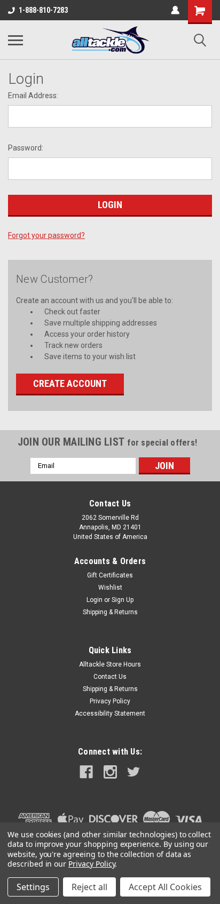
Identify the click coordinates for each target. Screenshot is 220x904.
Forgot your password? (46, 235)
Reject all (89, 887)
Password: (25, 148)
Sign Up (122, 600)
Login (95, 600)
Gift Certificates (110, 575)
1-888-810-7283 (43, 10)
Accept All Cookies (165, 887)
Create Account (70, 383)
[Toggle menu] (15, 40)
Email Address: (33, 95)
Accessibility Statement (110, 713)
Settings (33, 887)
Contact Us (110, 676)
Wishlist (110, 587)
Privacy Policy (110, 701)
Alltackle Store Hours (110, 664)
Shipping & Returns (110, 612)
